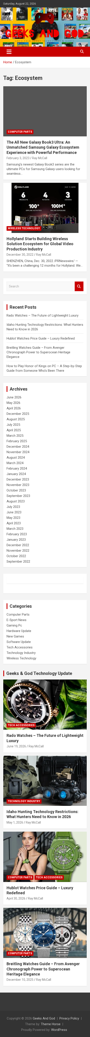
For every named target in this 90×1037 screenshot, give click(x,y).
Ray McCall (39, 158)
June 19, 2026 (16, 746)
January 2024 (16, 474)
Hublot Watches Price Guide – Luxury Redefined (41, 338)
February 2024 (17, 468)
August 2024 (16, 458)
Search (79, 286)
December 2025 (18, 414)
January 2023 (16, 540)
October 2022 (16, 556)
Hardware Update (19, 631)
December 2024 (18, 447)
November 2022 (18, 551)
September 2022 (18, 561)
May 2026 (13, 403)
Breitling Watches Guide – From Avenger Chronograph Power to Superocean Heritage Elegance (38, 352)
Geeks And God (44, 1018)
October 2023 (16, 490)
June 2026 (14, 397)
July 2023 (13, 507)
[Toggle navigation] (9, 52)
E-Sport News (16, 620)
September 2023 (18, 496)
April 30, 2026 (16, 898)
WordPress (59, 1030)
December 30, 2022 (20, 254)
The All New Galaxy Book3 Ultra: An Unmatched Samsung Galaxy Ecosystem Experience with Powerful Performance (43, 147)
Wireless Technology (24, 228)
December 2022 (18, 545)
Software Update (19, 642)
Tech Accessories (20, 647)
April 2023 (14, 523)
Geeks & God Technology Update (39, 673)
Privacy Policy (69, 1018)
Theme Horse (51, 1024)
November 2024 (18, 452)
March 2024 (15, 463)
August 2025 (16, 419)
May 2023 (13, 518)
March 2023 (15, 529)
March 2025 (15, 436)
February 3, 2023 (18, 158)
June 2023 (14, 512)
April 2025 (14, 430)
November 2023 (18, 485)
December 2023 (18, 479)
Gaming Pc (14, 625)
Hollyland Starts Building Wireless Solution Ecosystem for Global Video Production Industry (40, 243)
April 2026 (14, 408)
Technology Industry (21, 653)
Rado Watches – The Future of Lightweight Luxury (42, 315)
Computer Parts (20, 131)
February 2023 (17, 534)
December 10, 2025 (20, 979)
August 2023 (16, 501)
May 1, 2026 (15, 822)
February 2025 (17, 441)
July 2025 (13, 425)
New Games (15, 636)
